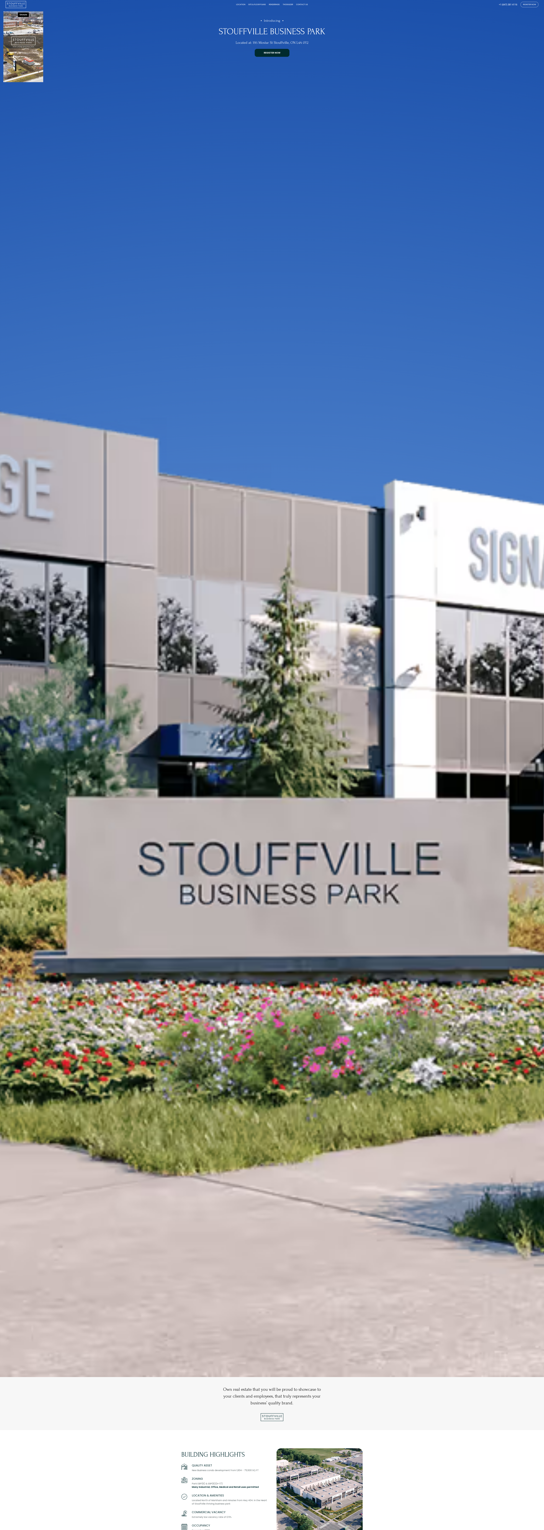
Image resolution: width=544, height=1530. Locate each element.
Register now (529, 4)
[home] (26, 4)
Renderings (274, 4)
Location (240, 4)
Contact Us (302, 4)
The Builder (288, 4)
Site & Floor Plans (257, 4)
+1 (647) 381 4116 (508, 4)
